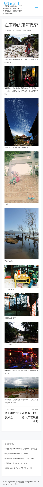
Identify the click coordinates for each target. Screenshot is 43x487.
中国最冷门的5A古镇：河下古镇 (15, 463)
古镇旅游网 (11, 3)
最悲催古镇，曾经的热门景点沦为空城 (18, 468)
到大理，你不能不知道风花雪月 (30, 417)
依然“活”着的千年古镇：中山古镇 (16, 453)
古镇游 (8, 30)
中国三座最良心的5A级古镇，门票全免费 (19, 458)
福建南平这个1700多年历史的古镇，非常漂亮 (20, 449)
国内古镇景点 (27, 30)
